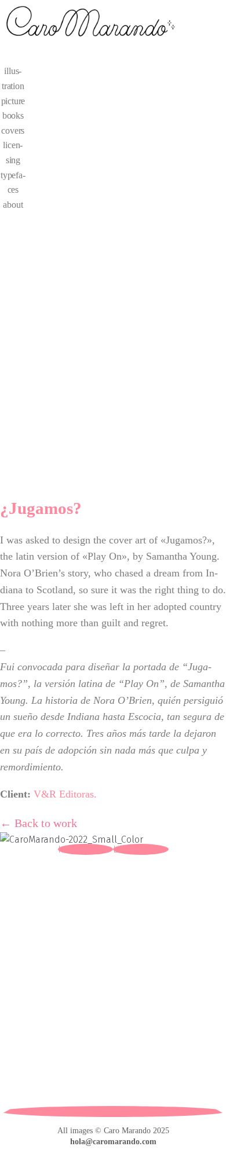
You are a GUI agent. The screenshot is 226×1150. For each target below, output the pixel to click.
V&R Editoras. (65, 794)
